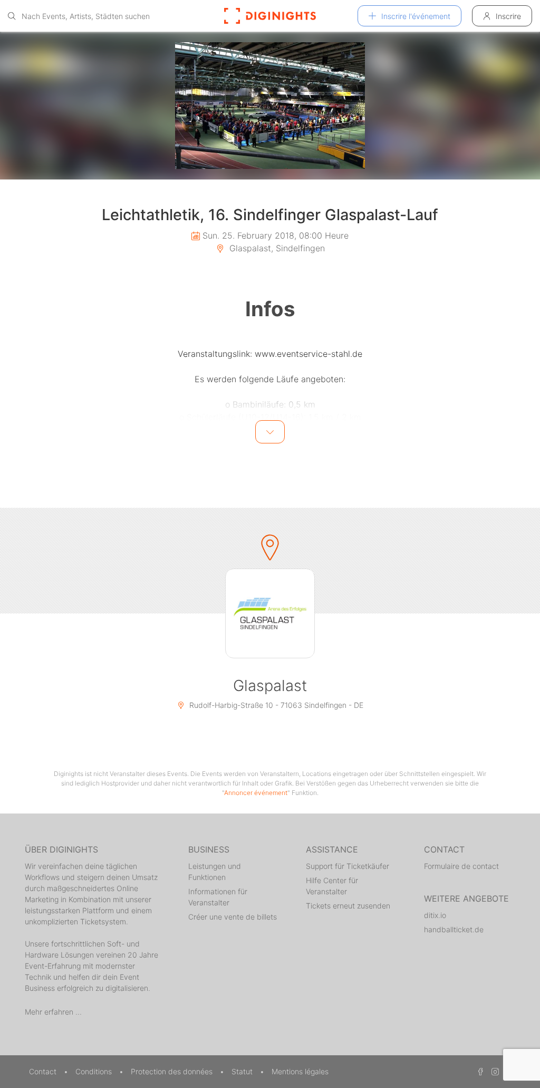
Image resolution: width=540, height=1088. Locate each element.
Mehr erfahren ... (53, 1011)
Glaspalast (270, 685)
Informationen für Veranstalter (217, 897)
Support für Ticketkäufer (347, 866)
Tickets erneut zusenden (348, 905)
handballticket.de (454, 929)
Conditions (94, 1071)
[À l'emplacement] (270, 613)
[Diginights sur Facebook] (478, 1071)
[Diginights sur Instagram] (493, 1071)
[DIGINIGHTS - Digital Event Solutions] (270, 16)
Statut (243, 1071)
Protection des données (173, 1071)
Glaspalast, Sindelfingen (276, 248)
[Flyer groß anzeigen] (270, 105)
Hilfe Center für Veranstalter (332, 886)
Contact (44, 1071)
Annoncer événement (255, 793)
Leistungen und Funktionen (214, 872)
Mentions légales (300, 1071)
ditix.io (435, 915)
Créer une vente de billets (232, 916)
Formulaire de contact (461, 866)
